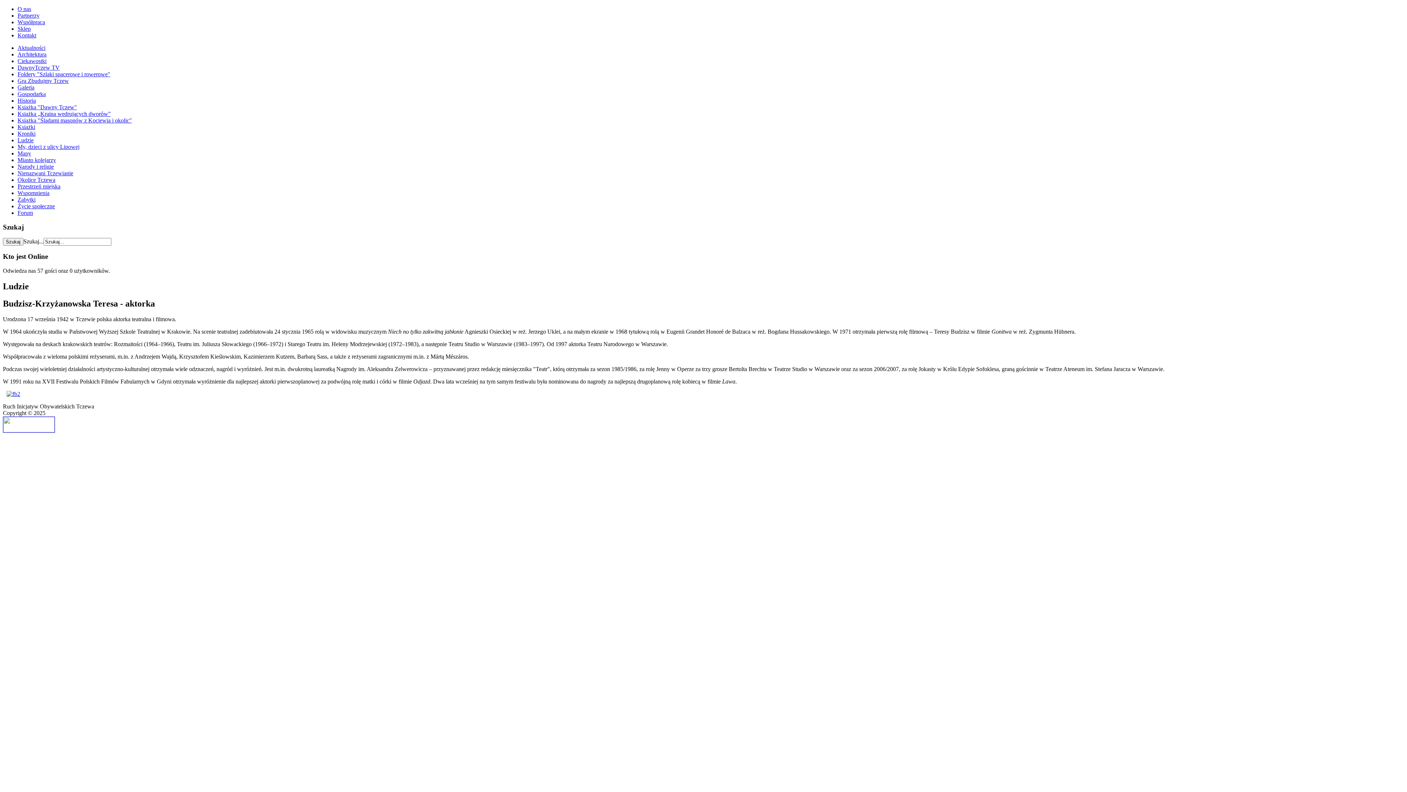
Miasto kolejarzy (37, 160)
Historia (27, 101)
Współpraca (31, 22)
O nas (24, 9)
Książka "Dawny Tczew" (47, 107)
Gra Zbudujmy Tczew (43, 81)
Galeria (26, 87)
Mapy (24, 153)
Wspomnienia (33, 193)
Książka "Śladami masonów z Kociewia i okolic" (75, 120)
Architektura (32, 54)
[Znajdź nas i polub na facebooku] (13, 394)
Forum (25, 213)
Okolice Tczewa (36, 180)
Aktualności (31, 48)
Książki (26, 127)
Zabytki (27, 200)
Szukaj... (33, 241)
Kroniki (27, 134)
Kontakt (27, 35)
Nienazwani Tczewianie (45, 173)
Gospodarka (32, 94)
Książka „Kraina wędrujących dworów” (64, 114)
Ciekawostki (32, 61)
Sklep (24, 29)
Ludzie (26, 140)
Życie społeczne (36, 206)
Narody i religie (36, 167)
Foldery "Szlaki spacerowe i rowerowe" (64, 74)
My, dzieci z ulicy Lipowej (49, 147)
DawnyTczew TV (39, 68)
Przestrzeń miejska (39, 186)
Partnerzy (29, 15)
